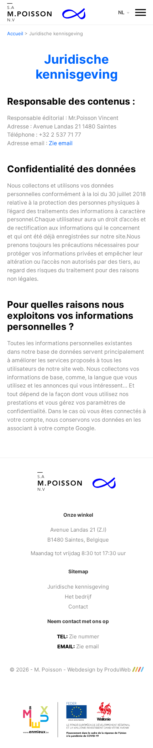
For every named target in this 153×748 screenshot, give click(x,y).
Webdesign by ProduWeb (99, 669)
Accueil (15, 33)
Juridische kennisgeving (78, 586)
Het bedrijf (78, 596)
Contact (78, 606)
